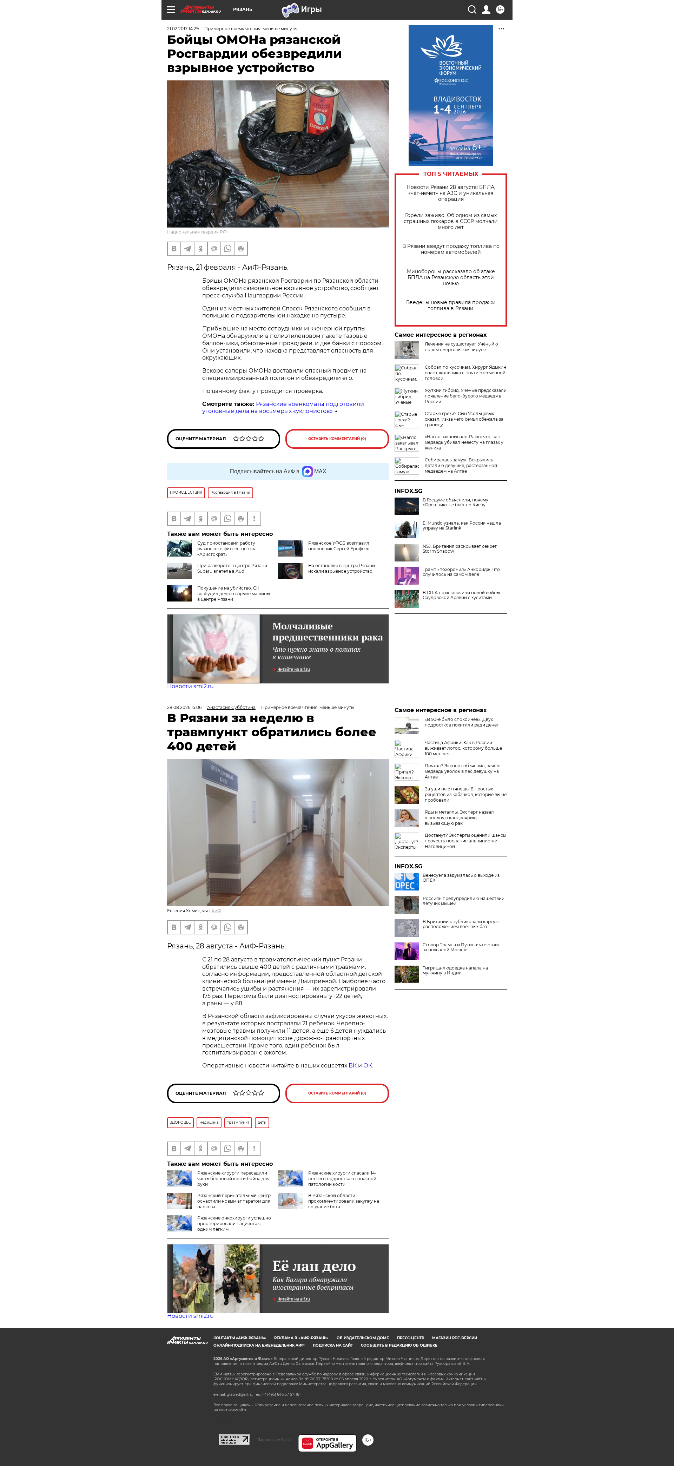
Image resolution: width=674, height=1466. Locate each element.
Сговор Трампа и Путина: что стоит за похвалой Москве (461, 947)
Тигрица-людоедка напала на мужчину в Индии (455, 970)
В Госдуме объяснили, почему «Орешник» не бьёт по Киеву (455, 502)
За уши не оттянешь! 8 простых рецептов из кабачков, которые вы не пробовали (466, 794)
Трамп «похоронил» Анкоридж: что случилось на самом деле (461, 572)
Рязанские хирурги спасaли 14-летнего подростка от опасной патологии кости (342, 1178)
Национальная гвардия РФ (197, 232)
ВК (353, 1065)
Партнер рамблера (274, 1440)
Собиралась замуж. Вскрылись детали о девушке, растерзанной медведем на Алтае (461, 465)
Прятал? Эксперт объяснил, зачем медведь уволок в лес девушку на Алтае (462, 771)
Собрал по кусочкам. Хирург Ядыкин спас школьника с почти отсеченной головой (465, 372)
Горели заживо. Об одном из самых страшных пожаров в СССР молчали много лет (451, 221)
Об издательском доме (363, 1338)
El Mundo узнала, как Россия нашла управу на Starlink (462, 526)
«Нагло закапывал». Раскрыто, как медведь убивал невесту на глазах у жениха (464, 442)
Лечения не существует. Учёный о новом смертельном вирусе (461, 346)
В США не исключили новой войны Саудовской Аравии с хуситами (461, 595)
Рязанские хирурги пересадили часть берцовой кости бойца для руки (233, 1178)
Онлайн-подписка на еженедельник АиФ (259, 1345)
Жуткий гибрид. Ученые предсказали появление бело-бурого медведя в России (466, 396)
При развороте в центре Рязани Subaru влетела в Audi (232, 568)
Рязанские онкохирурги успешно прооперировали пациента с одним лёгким (234, 1223)
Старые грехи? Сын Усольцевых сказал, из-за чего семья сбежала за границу (464, 419)
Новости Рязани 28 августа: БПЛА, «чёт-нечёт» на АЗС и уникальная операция (451, 193)
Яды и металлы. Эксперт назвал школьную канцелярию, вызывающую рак (459, 817)
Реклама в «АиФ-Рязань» (301, 1338)
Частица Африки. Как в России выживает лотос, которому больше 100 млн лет (463, 748)
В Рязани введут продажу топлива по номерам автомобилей (451, 249)
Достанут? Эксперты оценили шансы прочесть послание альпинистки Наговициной (465, 841)
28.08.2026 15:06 (184, 707)
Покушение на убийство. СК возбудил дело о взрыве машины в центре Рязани (233, 593)
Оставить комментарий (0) (337, 438)
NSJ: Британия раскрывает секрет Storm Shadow (460, 549)
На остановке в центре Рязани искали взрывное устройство (341, 568)
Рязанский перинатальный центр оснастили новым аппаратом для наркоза (234, 1201)
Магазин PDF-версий (454, 1338)
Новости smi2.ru (190, 686)
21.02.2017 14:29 (183, 28)
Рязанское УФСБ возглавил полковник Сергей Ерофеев (338, 545)
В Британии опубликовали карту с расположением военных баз (461, 924)
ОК (367, 1065)
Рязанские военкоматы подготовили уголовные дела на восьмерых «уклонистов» (283, 408)
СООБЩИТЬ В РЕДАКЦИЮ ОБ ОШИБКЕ (399, 1345)
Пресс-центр (410, 1338)
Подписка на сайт (333, 1345)
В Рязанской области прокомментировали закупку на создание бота (343, 1201)
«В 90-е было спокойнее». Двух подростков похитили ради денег (462, 722)
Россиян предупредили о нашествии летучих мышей (463, 901)
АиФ (216, 910)
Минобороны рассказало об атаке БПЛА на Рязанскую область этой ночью (451, 278)
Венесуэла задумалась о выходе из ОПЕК (461, 878)
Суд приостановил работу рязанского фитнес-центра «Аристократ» (227, 548)
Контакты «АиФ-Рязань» (239, 1338)
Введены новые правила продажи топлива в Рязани (451, 305)
